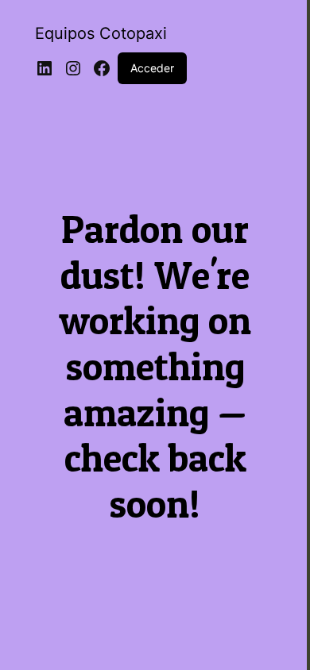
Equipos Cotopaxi (101, 33)
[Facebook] (101, 68)
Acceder (152, 68)
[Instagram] (73, 68)
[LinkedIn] (44, 68)
